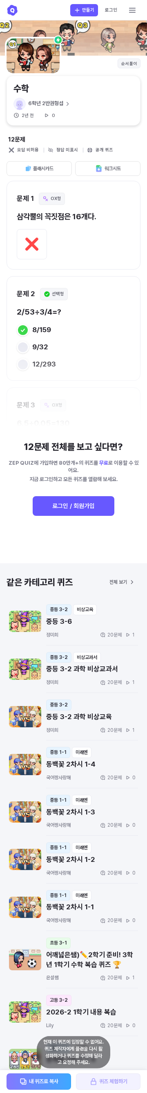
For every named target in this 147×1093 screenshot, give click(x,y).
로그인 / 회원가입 (73, 506)
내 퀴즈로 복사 (43, 1081)
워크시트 (113, 168)
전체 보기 (118, 582)
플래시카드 (43, 168)
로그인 (111, 10)
